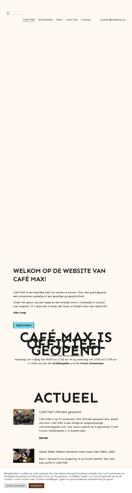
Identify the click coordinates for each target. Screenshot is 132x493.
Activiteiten (45, 19)
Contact (86, 19)
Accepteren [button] (36, 485)
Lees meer (43, 438)
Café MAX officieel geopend (60, 412)
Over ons (72, 19)
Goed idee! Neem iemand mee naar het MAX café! (77, 452)
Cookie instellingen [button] (15, 485)
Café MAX (29, 19)
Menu (59, 19)
